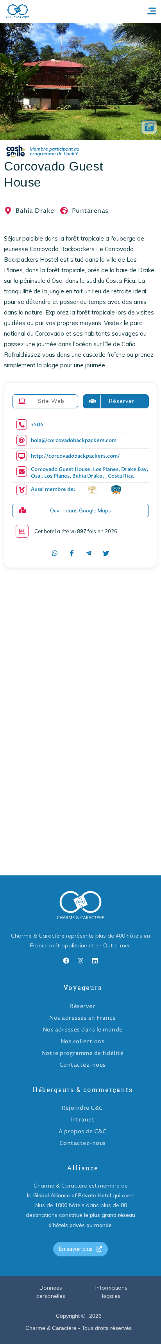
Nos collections (83, 1041)
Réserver (82, 1006)
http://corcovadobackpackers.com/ (75, 456)
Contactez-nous (82, 1065)
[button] (80, 1249)
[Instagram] (80, 960)
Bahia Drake (35, 211)
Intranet (82, 1119)
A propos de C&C (83, 1131)
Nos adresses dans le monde (83, 1029)
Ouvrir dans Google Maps (80, 510)
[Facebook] (66, 960)
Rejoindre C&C (82, 1108)
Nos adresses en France (82, 1018)
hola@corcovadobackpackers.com (73, 440)
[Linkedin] (95, 960)
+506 (37, 425)
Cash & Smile (48, 151)
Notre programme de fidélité (82, 1053)
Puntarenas (90, 211)
